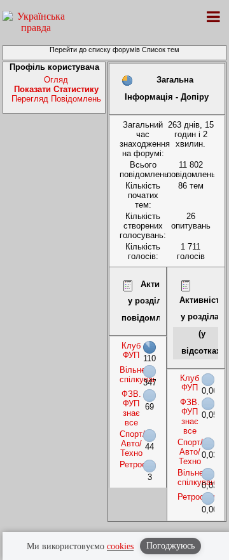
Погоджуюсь (170, 545)
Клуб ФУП (131, 350)
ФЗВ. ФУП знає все (131, 408)
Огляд (56, 79)
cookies (120, 546)
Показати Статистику (56, 89)
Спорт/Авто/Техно (132, 443)
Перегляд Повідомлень (56, 98)
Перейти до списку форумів (95, 49)
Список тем (160, 49)
